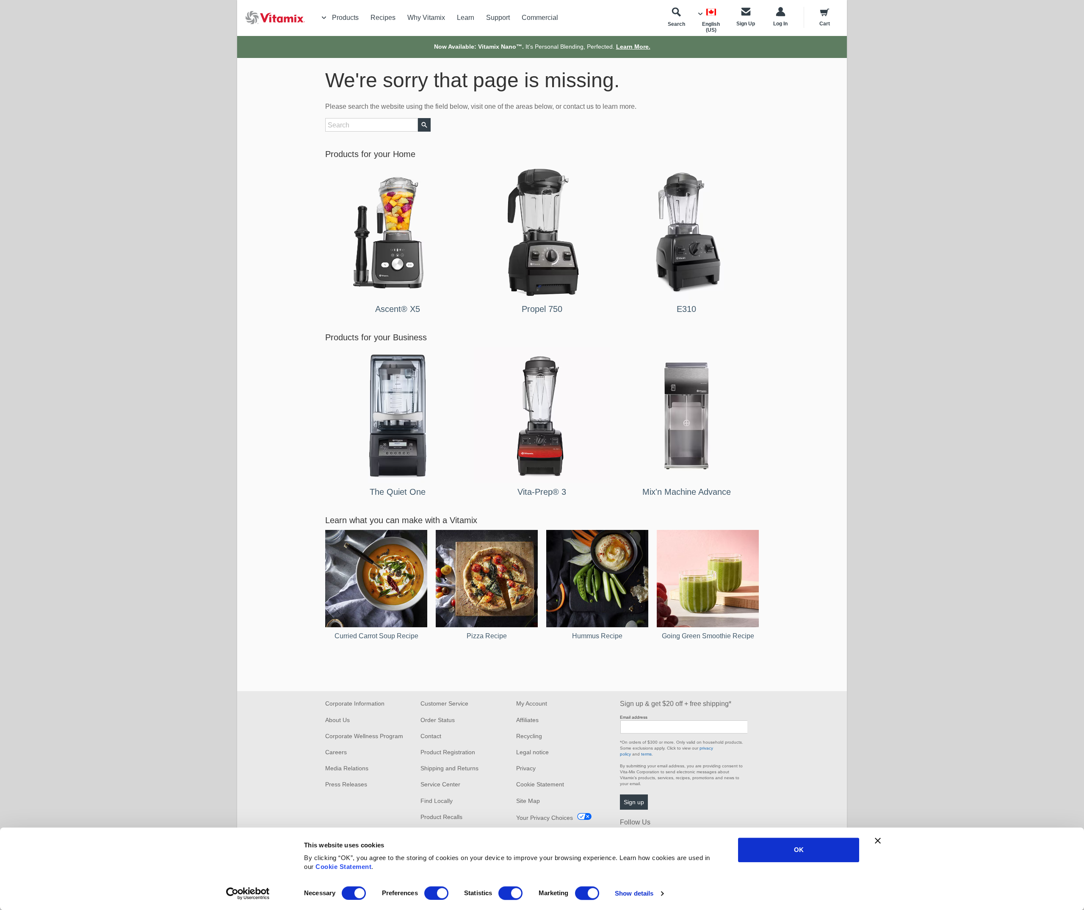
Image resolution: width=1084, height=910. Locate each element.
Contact (430, 736)
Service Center (440, 784)
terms (646, 754)
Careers (336, 752)
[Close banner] (878, 841)
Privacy (526, 768)
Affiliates (527, 720)
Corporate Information (354, 703)
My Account (531, 703)
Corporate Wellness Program (364, 736)
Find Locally (436, 800)
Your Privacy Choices (544, 817)
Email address (633, 717)
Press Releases (346, 784)
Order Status (437, 720)
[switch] (436, 893)
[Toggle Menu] (324, 17)
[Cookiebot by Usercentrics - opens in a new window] (248, 893)
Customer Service (444, 703)
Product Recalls (441, 816)
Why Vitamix (426, 17)
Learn (465, 17)
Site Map (528, 800)
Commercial (540, 17)
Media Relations (346, 768)
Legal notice (532, 752)
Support (498, 17)
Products (345, 17)
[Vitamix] (271, 17)
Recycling (529, 736)
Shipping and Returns (449, 768)
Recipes (383, 17)
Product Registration (447, 752)
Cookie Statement (343, 866)
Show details (634, 893)
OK (799, 849)
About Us (337, 720)
